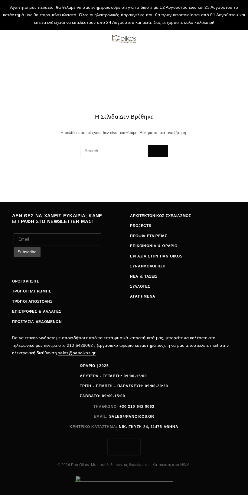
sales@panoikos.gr (77, 352)
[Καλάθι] (237, 39)
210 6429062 (80, 345)
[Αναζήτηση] (213, 39)
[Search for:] (114, 151)
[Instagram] (132, 447)
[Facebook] (116, 447)
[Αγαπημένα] (225, 39)
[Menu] (13, 39)
